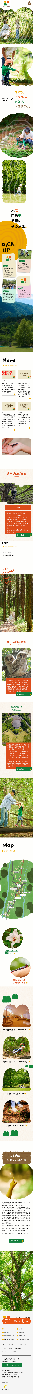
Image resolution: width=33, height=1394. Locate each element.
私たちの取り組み (9, 1339)
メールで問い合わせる (13, 1365)
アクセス (11, 1345)
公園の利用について (24, 1339)
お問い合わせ (22, 1345)
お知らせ (4, 1345)
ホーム (6, 1329)
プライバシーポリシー (7, 1348)
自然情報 (21, 1332)
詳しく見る (20, 535)
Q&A (16, 1345)
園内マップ (22, 1336)
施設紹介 (6, 1332)
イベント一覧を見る (11, 546)
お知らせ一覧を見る (11, 365)
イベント (21, 1329)
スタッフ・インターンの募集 (9, 1352)
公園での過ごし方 (9, 1336)
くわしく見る (14, 1241)
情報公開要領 (18, 1348)
